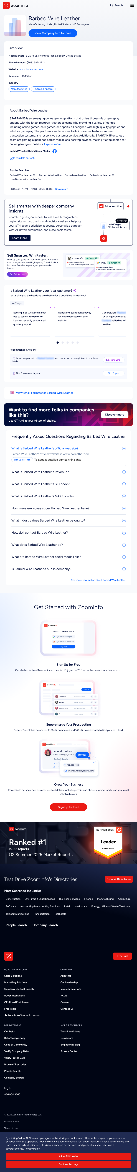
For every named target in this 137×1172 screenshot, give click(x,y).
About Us (65, 975)
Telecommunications (17, 913)
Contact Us (66, 1008)
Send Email (115, 360)
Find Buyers (113, 373)
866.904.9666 (12, 1094)
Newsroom (66, 1038)
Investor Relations (70, 989)
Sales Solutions (13, 975)
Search (119, 5)
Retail (67, 906)
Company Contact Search (19, 989)
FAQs (63, 995)
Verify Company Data (16, 1051)
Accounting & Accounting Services (40, 906)
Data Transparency (15, 1038)
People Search (16, 925)
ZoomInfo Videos (70, 1031)
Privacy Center (69, 1051)
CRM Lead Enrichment (17, 1002)
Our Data (9, 1031)
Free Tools (10, 1008)
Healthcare (81, 906)
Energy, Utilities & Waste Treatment (111, 906)
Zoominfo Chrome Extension (24, 1015)
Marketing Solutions (15, 982)
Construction (13, 898)
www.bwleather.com (31, 69)
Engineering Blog (70, 1044)
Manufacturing (19, 88)
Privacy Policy (11, 1121)
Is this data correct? (24, 158)
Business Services (69, 898)
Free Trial (122, 956)
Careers (64, 1002)
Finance (88, 898)
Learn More (19, 238)
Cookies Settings (68, 1164)
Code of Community (15, 1044)
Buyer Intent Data (14, 995)
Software (11, 906)
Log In (7, 1088)
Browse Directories (119, 879)
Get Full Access (17, 274)
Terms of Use (11, 1128)
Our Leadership (69, 982)
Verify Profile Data (14, 1057)
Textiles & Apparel (43, 88)
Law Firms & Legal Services (40, 898)
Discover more (114, 414)
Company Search (45, 925)
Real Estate (60, 913)
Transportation (41, 913)
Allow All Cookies (68, 1156)
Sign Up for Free (68, 807)
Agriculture (124, 898)
